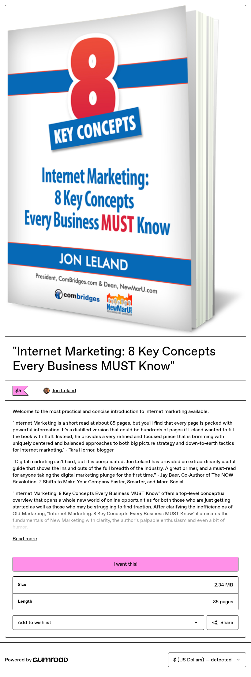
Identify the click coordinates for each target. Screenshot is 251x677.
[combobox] (108, 622)
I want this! (125, 564)
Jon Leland (64, 390)
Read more (25, 538)
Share (226, 622)
